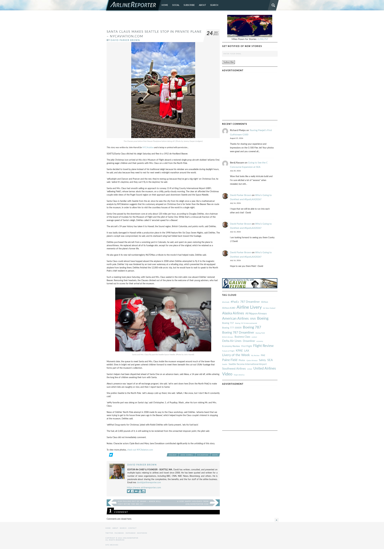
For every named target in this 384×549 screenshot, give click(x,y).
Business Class (242, 337)
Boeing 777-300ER (232, 328)
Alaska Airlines (233, 313)
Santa (215, 455)
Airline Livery (249, 307)
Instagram (130, 533)
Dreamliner (249, 341)
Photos (242, 360)
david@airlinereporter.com (149, 482)
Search (214, 5)
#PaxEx (235, 302)
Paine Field (229, 360)
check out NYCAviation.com (140, 450)
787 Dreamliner (250, 301)
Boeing (262, 318)
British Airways (227, 337)
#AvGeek (225, 302)
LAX (246, 350)
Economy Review (231, 346)
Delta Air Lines (232, 340)
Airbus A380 (228, 308)
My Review (255, 355)
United (249, 369)
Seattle (224, 364)
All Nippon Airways (256, 313)
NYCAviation (148, 147)
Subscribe (189, 5)
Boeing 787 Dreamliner (238, 332)
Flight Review (263, 346)
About (202, 5)
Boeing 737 (228, 323)
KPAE (239, 350)
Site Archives (111, 545)
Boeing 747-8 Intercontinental (246, 323)
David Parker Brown (125, 40)
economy (259, 341)
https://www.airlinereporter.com (144, 487)
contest (254, 337)
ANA (253, 318)
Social (175, 5)
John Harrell (186, 455)
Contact (132, 528)
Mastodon (142, 533)
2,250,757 (262, 39)
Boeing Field (260, 333)
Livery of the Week (236, 355)
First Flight (246, 346)
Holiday (173, 455)
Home (165, 5)
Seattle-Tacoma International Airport (248, 364)
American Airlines (235, 318)
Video (227, 374)
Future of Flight (228, 351)
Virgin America (239, 375)
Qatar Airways (252, 360)
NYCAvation (202, 455)
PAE (263, 355)
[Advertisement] (163, 21)
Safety (262, 360)
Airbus (264, 302)
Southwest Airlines (234, 368)
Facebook (119, 533)
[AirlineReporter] (133, 5)
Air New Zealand (269, 308)
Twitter (109, 533)
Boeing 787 (252, 327)
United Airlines (264, 368)
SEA (270, 360)
